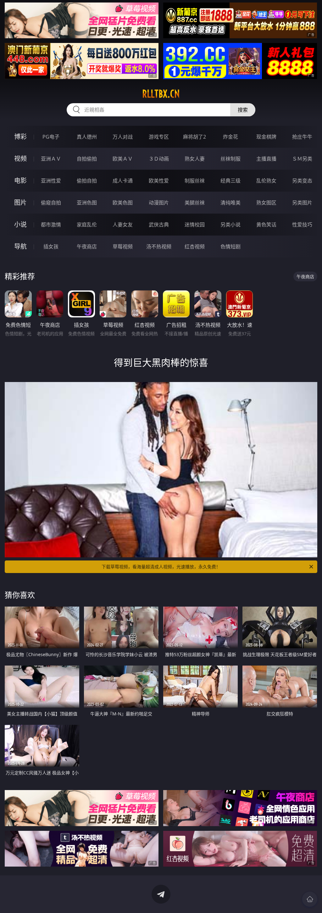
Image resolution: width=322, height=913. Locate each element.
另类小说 (230, 224)
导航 (20, 246)
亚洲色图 (87, 202)
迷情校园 (195, 224)
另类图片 (302, 202)
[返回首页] (309, 899)
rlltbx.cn (161, 94)
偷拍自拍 (87, 180)
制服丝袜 (195, 180)
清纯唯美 (230, 202)
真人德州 (87, 136)
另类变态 (302, 180)
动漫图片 (159, 202)
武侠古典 (159, 224)
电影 (20, 180)
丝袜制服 (230, 158)
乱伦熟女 (266, 180)
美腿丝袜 (195, 202)
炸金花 (230, 136)
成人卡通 (123, 180)
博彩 (20, 136)
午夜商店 (87, 246)
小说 (20, 224)
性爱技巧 (302, 224)
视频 (20, 158)
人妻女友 (123, 224)
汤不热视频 (158, 246)
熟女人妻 (195, 158)
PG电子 (50, 136)
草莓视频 (123, 246)
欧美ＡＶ (123, 158)
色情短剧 (230, 246)
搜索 (243, 109)
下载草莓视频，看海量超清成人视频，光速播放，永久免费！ (161, 567)
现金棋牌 (266, 136)
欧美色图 (123, 202)
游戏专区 (159, 136)
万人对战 (123, 136)
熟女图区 (266, 202)
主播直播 (266, 158)
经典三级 (230, 180)
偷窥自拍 (51, 202)
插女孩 (50, 246)
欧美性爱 (159, 180)
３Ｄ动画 (159, 158)
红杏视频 (195, 246)
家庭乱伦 (87, 224)
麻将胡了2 (194, 136)
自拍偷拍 (87, 158)
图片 (20, 202)
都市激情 (51, 224)
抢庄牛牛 (302, 136)
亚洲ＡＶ (51, 158)
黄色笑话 (266, 224)
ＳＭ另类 (302, 158)
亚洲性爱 (51, 180)
